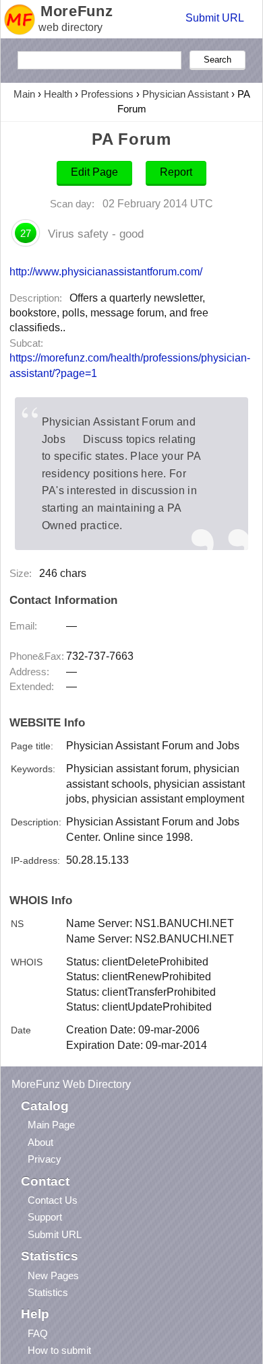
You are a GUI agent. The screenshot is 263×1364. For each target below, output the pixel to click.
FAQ (38, 1333)
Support (45, 1217)
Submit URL (214, 18)
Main (24, 94)
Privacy (44, 1159)
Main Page (51, 1124)
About (40, 1142)
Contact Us (53, 1200)
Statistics (48, 1292)
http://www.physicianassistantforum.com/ (105, 271)
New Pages (53, 1275)
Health (58, 94)
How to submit (59, 1350)
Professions (107, 94)
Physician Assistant (185, 94)
